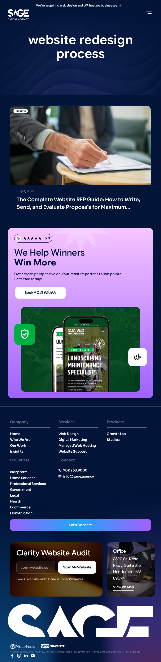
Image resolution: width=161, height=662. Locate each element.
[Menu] (149, 13)
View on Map (123, 587)
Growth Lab (116, 434)
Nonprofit (18, 472)
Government (20, 489)
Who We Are (20, 439)
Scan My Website (77, 567)
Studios (113, 439)
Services (66, 422)
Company (19, 422)
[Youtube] (33, 656)
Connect (66, 460)
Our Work (18, 445)
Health (15, 501)
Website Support (72, 451)
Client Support (131, 651)
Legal (14, 495)
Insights (16, 451)
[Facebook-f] (12, 656)
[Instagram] (19, 656)
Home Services (22, 478)
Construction (21, 513)
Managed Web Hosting (77, 445)
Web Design (68, 434)
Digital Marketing (72, 439)
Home (15, 434)
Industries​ (19, 460)
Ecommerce (20, 507)
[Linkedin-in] (26, 656)
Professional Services (28, 484)
